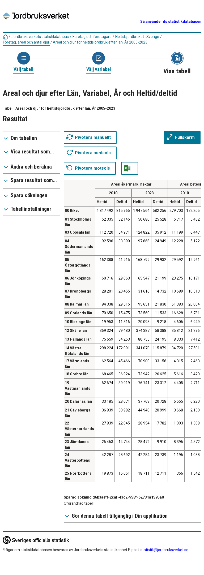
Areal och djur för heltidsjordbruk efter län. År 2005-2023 (100, 42)
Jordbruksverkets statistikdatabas (40, 37)
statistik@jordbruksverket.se (164, 550)
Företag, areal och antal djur (26, 42)
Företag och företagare (92, 37)
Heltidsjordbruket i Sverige (137, 37)
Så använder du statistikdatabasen (170, 21)
